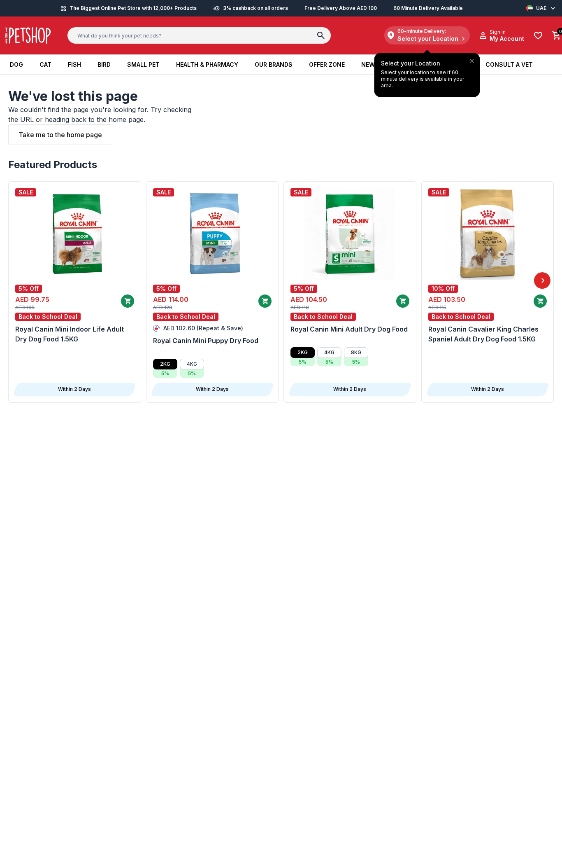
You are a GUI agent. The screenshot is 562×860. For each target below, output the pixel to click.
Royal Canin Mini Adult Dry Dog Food (349, 329)
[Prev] (20, 280)
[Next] (542, 280)
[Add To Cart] (127, 301)
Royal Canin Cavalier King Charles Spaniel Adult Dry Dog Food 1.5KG (483, 334)
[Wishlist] (538, 36)
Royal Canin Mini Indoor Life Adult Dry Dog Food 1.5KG (69, 334)
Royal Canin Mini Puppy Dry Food (205, 341)
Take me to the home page (60, 135)
